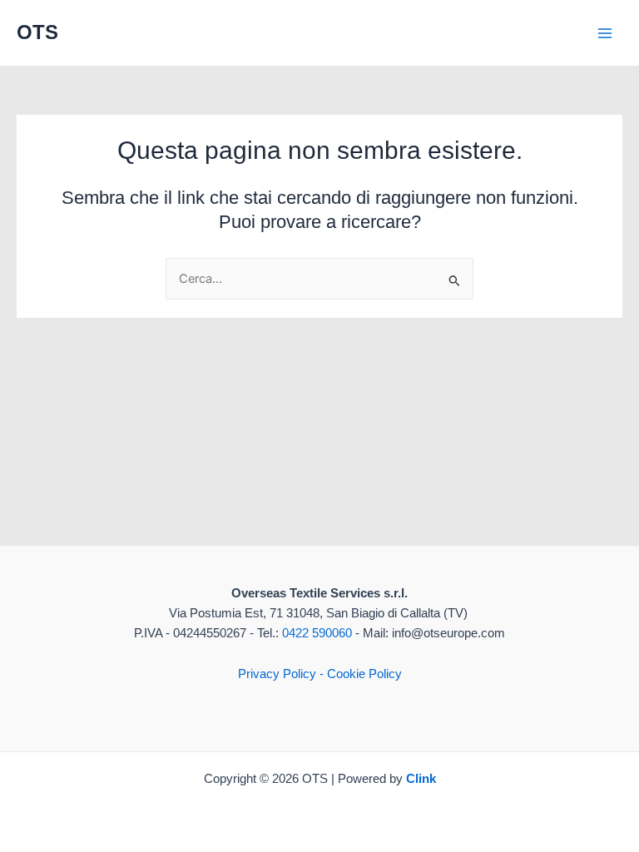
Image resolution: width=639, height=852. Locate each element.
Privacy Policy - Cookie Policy (320, 674)
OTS (37, 32)
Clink (421, 778)
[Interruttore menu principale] (604, 33)
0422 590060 (317, 633)
